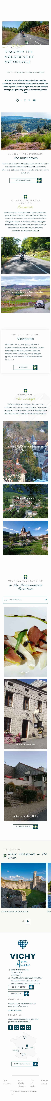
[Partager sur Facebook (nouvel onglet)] (25, 100)
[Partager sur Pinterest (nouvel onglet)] (29, 100)
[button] (17, 100)
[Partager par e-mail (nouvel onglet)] (34, 100)
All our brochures (14, 1010)
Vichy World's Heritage (21, 1083)
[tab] (23, 599)
